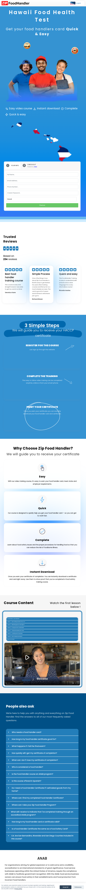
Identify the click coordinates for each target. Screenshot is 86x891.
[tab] (12, 165)
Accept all (65, 887)
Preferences (78, 887)
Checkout (42, 205)
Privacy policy (18, 888)
